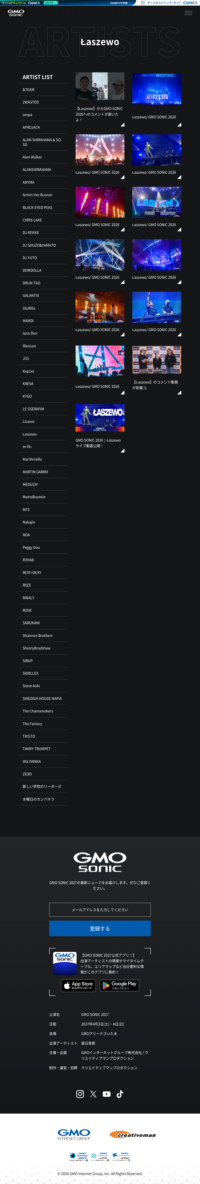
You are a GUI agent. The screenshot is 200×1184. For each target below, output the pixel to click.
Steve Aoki (31, 685)
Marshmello (32, 458)
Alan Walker (32, 156)
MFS (26, 509)
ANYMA (28, 182)
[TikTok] (120, 1094)
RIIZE (27, 584)
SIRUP (28, 660)
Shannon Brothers (38, 635)
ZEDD (27, 773)
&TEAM (28, 89)
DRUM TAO (31, 282)
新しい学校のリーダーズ (42, 786)
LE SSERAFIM (33, 408)
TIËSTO (29, 736)
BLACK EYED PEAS (37, 207)
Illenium (29, 345)
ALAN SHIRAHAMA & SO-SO (42, 142)
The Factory (32, 723)
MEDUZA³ (30, 484)
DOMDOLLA (32, 270)
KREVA (28, 383)
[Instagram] (80, 1094)
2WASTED (31, 101)
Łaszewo (30, 433)
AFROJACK (31, 127)
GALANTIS (31, 295)
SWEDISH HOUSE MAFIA (42, 698)
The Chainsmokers (38, 710)
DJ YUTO (30, 257)
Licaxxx (29, 421)
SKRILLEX (30, 673)
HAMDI (28, 320)
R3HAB (28, 559)
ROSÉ (27, 610)
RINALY (28, 597)
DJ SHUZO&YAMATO (39, 245)
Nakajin (29, 521)
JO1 (26, 358)
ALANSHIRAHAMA (37, 169)
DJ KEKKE (31, 232)
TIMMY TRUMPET (37, 748)
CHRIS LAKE (32, 219)
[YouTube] (107, 1094)
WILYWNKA (32, 761)
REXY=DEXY (32, 572)
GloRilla (29, 308)
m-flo (27, 446)
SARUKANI (31, 622)
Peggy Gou (31, 547)
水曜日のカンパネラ (38, 799)
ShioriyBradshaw (36, 647)
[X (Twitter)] (93, 1094)
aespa (27, 114)
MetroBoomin (34, 496)
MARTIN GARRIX (35, 471)
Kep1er (28, 370)
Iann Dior (30, 333)
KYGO (27, 396)
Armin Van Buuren (37, 194)
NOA (26, 534)
